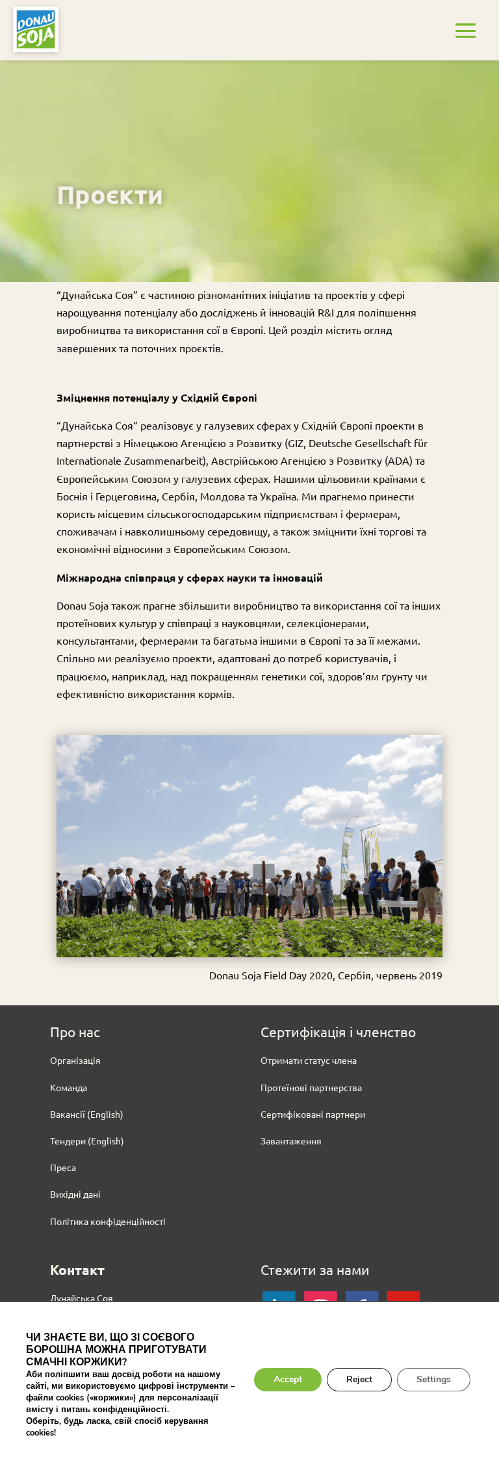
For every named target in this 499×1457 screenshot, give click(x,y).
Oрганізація (75, 1060)
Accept (288, 1379)
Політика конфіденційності (108, 1221)
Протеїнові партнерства (311, 1087)
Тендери (68, 1140)
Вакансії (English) (86, 1114)
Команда (68, 1087)
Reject (359, 1379)
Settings (433, 1379)
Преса (63, 1167)
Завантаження (291, 1140)
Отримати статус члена (309, 1060)
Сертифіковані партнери (313, 1114)
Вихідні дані (75, 1194)
